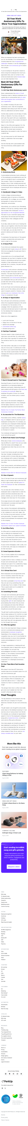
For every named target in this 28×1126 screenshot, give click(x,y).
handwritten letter (13, 718)
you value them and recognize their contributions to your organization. (13, 99)
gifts (10, 601)
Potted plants (5, 269)
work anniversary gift (15, 65)
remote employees (17, 441)
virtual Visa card (18, 581)
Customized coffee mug (9, 326)
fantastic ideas (21, 77)
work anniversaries (15, 277)
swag (16, 249)
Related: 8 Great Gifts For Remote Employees (13, 472)
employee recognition (16, 632)
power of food (19, 93)
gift (21, 249)
